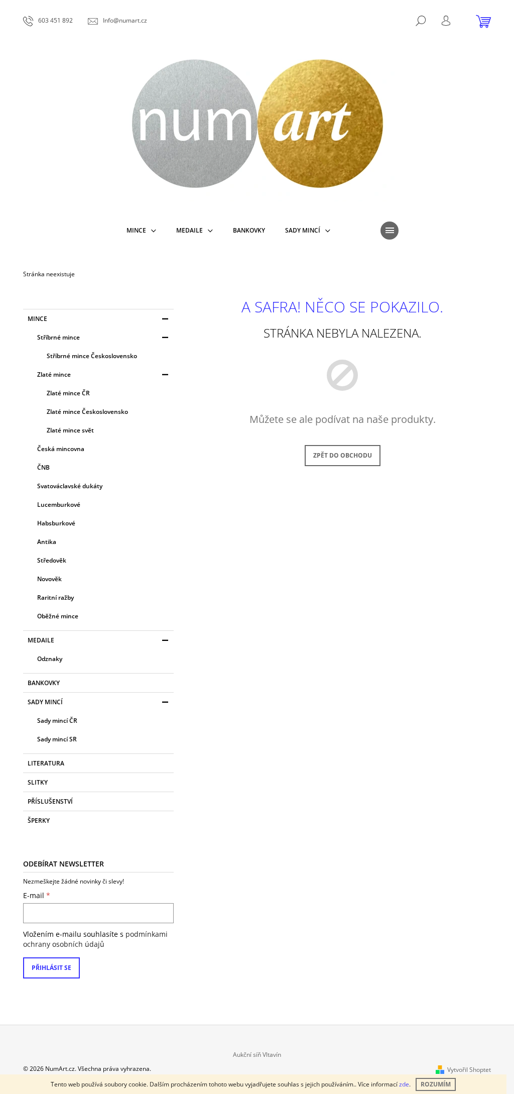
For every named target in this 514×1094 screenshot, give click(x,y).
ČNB (43, 467)
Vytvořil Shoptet (469, 1069)
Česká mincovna (60, 449)
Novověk (49, 579)
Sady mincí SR (57, 739)
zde (404, 1084)
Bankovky (44, 683)
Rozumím (436, 1084)
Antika (46, 541)
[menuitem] (141, 231)
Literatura (46, 763)
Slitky (38, 782)
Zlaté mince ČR (68, 393)
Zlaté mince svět (70, 430)
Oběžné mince (57, 616)
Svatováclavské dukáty (69, 486)
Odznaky (49, 658)
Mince (37, 318)
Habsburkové (56, 523)
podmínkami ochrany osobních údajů (95, 939)
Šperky (39, 820)
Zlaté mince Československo (87, 411)
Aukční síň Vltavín (257, 1054)
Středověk (51, 560)
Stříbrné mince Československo (92, 356)
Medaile (41, 640)
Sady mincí (45, 702)
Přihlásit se (51, 967)
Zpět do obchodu (342, 455)
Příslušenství (50, 801)
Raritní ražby (55, 597)
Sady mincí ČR (57, 720)
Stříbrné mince (58, 337)
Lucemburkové (58, 504)
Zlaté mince (54, 374)
